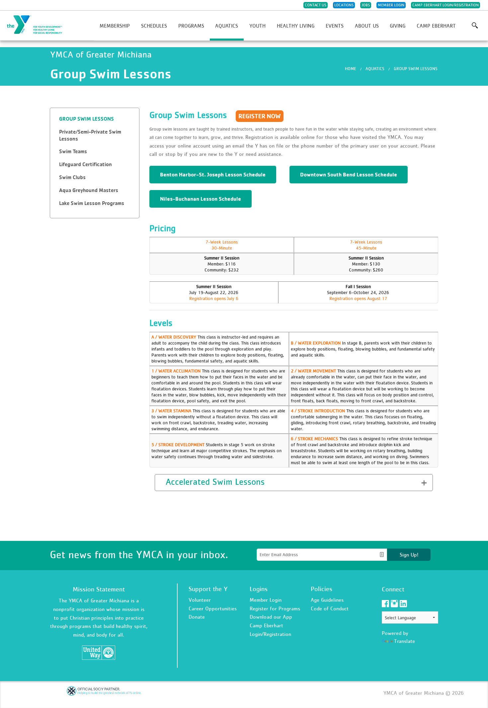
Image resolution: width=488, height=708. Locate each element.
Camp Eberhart (436, 26)
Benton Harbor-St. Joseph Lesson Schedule (213, 174)
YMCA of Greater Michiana (38, 25)
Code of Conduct (330, 608)
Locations (344, 5)
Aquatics (226, 26)
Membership (115, 26)
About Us (367, 26)
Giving (397, 26)
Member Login (391, 5)
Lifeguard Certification (85, 164)
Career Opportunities (213, 608)
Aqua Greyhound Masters (88, 190)
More (474, 26)
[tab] (94, 119)
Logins (259, 588)
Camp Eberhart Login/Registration (445, 5)
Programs (191, 26)
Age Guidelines (327, 600)
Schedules (154, 26)
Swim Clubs (72, 177)
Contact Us (315, 5)
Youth (257, 26)
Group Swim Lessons (416, 68)
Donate (197, 617)
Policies (321, 588)
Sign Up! (409, 554)
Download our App (271, 617)
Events (335, 26)
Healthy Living (295, 26)
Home (350, 68)
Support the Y (208, 588)
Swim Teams (73, 151)
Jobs (366, 5)
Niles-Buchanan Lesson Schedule (200, 198)
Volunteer (200, 600)
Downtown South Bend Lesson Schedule (348, 174)
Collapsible (175, 481)
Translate (404, 641)
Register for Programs (275, 608)
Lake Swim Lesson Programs (91, 203)
